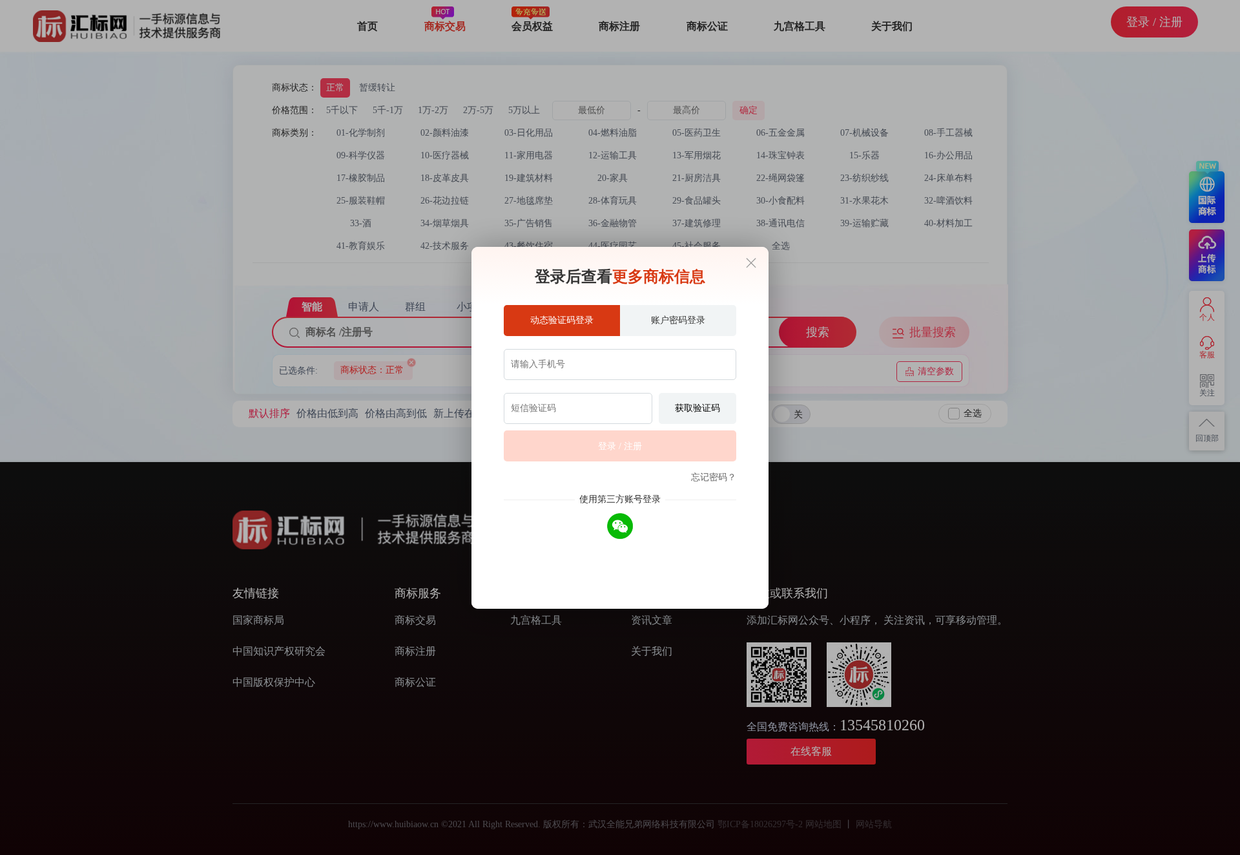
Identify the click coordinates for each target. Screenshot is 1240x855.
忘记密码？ (713, 477)
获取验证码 (697, 408)
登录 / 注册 (620, 446)
